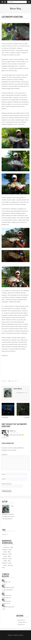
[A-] (2, 22)
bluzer (5, 381)
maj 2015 (20, 624)
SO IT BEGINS (5, 417)
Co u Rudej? (26, 417)
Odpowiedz (4, 438)
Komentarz (5, 454)
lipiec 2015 (21, 620)
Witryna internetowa (7, 484)
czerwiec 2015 (21, 622)
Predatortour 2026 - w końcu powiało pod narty (8, 590)
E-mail (4, 479)
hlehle (11, 431)
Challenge (4, 534)
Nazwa (4, 474)
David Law (6, 547)
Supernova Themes (18, 635)
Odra (7, 534)
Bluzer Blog (15, 8)
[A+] (5, 22)
